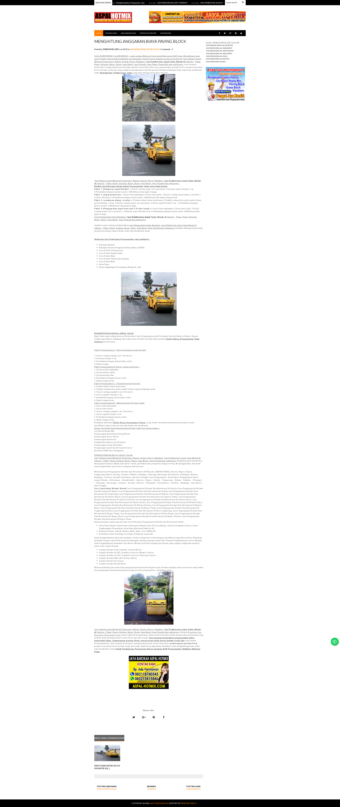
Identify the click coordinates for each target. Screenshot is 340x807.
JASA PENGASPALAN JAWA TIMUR (219, 54)
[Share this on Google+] (143, 717)
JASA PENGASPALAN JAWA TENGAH (220, 51)
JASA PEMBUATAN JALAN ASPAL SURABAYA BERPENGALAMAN (204, 3)
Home (98, 33)
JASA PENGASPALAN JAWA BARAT (219, 48)
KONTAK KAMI (165, 33)
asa (130, 217)
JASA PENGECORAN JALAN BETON (219, 45)
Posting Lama (193, 786)
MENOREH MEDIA (189, 803)
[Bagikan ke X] (133, 717)
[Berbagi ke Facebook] (163, 717)
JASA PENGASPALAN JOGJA (216, 56)
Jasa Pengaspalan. (159, 803)
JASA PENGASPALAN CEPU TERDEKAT (151, 3)
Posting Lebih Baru (107, 786)
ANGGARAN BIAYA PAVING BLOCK (145, 49)
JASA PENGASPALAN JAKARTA (217, 59)
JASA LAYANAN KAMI (128, 33)
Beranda (151, 786)
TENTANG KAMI (111, 33)
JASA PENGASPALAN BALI (216, 62)
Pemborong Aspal (141, 217)
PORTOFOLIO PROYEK (148, 33)
